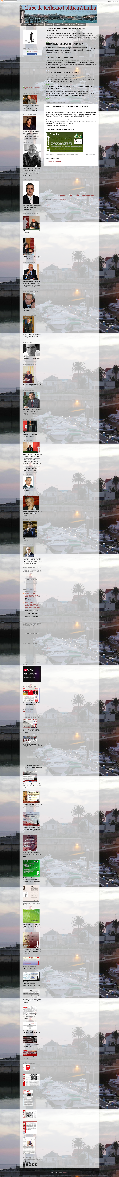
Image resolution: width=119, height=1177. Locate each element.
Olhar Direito (29, 602)
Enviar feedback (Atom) (60, 199)
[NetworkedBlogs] (32, 51)
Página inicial (27, 24)
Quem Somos (38, 24)
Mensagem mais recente (56, 195)
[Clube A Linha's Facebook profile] (32, 89)
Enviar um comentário (54, 161)
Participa (58, 24)
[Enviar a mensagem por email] (87, 154)
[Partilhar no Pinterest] (94, 154)
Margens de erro (30, 593)
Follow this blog (32, 54)
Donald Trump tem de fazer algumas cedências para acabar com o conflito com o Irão (32, 606)
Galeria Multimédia (69, 24)
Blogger (65, 1172)
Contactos (81, 24)
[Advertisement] (71, 180)
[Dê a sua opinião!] (89, 154)
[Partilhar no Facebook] (92, 154)
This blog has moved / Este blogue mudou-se (32, 595)
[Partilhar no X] (90, 154)
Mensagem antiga (89, 195)
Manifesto (49, 24)
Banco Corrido (27, 711)
